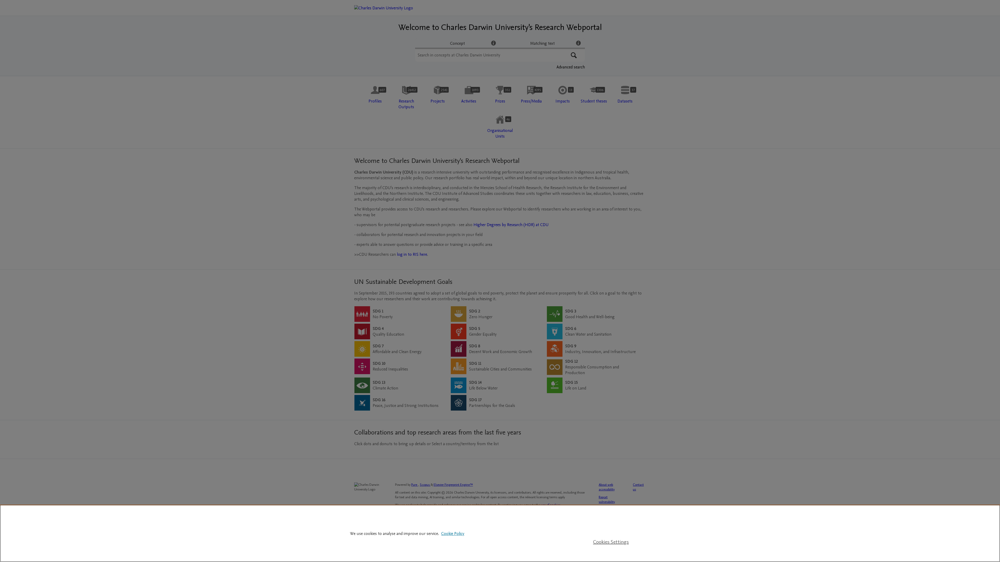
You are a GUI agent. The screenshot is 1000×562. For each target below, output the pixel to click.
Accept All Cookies (611, 526)
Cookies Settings (611, 542)
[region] (500, 533)
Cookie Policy (452, 534)
